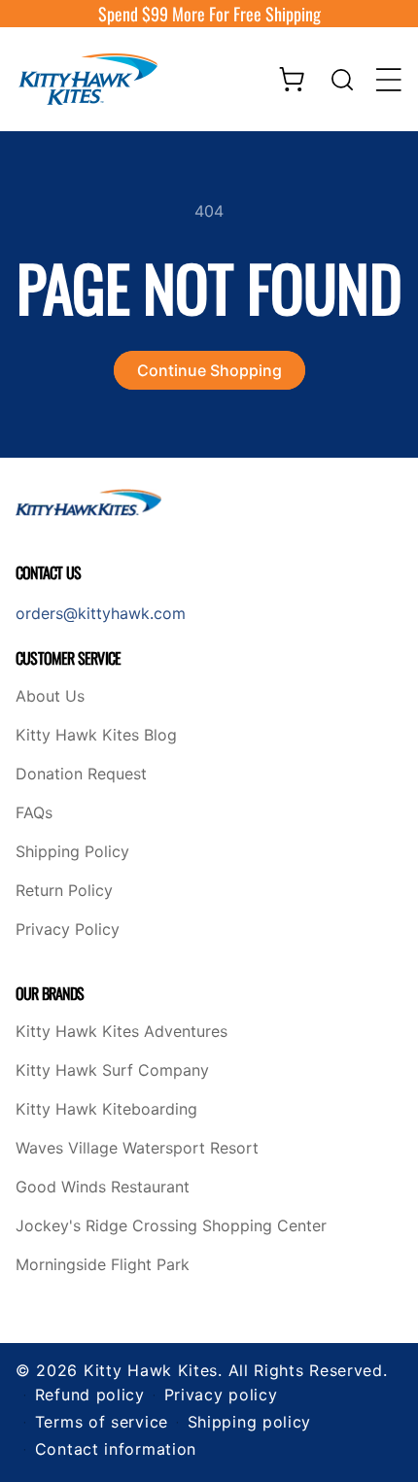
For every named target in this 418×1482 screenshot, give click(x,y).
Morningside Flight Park (103, 1265)
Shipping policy (250, 1421)
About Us (50, 697)
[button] (342, 79)
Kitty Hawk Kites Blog (96, 735)
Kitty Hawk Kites (151, 1370)
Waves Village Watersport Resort (137, 1148)
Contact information (115, 1449)
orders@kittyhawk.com (101, 613)
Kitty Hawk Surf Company (112, 1071)
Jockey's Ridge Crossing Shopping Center (171, 1226)
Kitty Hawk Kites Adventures (121, 1032)
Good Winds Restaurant (103, 1187)
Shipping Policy (72, 852)
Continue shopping (209, 370)
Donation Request (81, 774)
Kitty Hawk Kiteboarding (106, 1110)
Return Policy (64, 891)
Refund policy (90, 1394)
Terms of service (101, 1421)
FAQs (34, 813)
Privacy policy (221, 1394)
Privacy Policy (68, 930)
